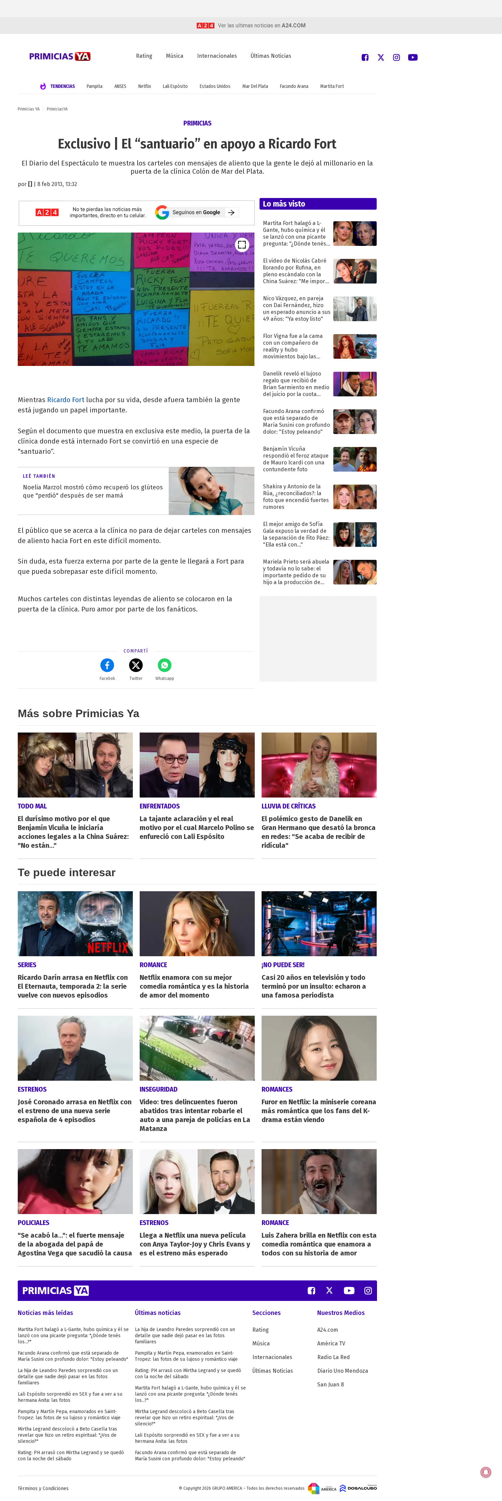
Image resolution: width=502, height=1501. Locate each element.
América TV (331, 1343)
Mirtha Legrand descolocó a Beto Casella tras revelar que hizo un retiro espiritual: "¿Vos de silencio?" (67, 1435)
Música (174, 56)
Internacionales (217, 56)
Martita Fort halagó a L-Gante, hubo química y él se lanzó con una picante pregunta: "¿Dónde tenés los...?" (73, 1336)
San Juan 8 (330, 1384)
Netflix (144, 86)
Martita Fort (332, 86)
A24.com (327, 1330)
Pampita (94, 86)
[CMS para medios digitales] (358, 1488)
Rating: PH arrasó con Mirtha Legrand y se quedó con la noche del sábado (71, 1456)
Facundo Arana (294, 86)
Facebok (107, 678)
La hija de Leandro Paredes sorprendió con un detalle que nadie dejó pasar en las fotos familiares (68, 1377)
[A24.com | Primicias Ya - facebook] (365, 57)
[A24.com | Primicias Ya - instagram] (396, 57)
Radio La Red (333, 1357)
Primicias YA (29, 109)
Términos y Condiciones (43, 1488)
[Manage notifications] (485, 1472)
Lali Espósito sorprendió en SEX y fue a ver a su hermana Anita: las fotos (70, 1397)
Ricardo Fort (65, 400)
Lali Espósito (175, 86)
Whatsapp (164, 678)
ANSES (120, 86)
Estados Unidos (215, 86)
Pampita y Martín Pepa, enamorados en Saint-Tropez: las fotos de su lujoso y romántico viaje (69, 1415)
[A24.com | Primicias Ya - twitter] (381, 57)
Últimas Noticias (271, 56)
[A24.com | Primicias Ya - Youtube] (413, 57)
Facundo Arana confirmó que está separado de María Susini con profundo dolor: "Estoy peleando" (73, 1356)
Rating (144, 56)
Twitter (135, 678)
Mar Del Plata (255, 86)
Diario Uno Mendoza (342, 1371)
